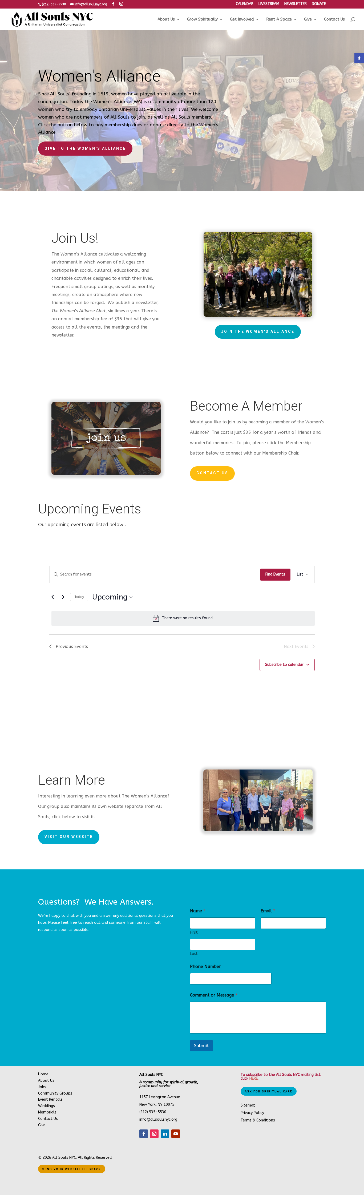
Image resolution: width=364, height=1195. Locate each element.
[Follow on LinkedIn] (165, 1133)
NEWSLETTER (295, 4)
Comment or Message (213, 995)
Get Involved (242, 19)
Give (308, 19)
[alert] (183, 618)
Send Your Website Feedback (71, 1169)
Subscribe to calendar (284, 664)
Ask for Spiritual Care (268, 1091)
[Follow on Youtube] (175, 1133)
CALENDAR (244, 4)
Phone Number (205, 966)
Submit (201, 1045)
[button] (359, 58)
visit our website (69, 837)
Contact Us (334, 19)
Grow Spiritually (202, 19)
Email (268, 910)
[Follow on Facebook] (143, 1133)
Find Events (275, 574)
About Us (166, 19)
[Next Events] (63, 597)
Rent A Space (279, 19)
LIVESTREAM (268, 4)
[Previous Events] (52, 597)
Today (79, 597)
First (194, 932)
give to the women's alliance (85, 148)
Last (194, 953)
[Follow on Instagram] (154, 1133)
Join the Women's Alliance (257, 331)
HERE (253, 1078)
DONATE (319, 4)
